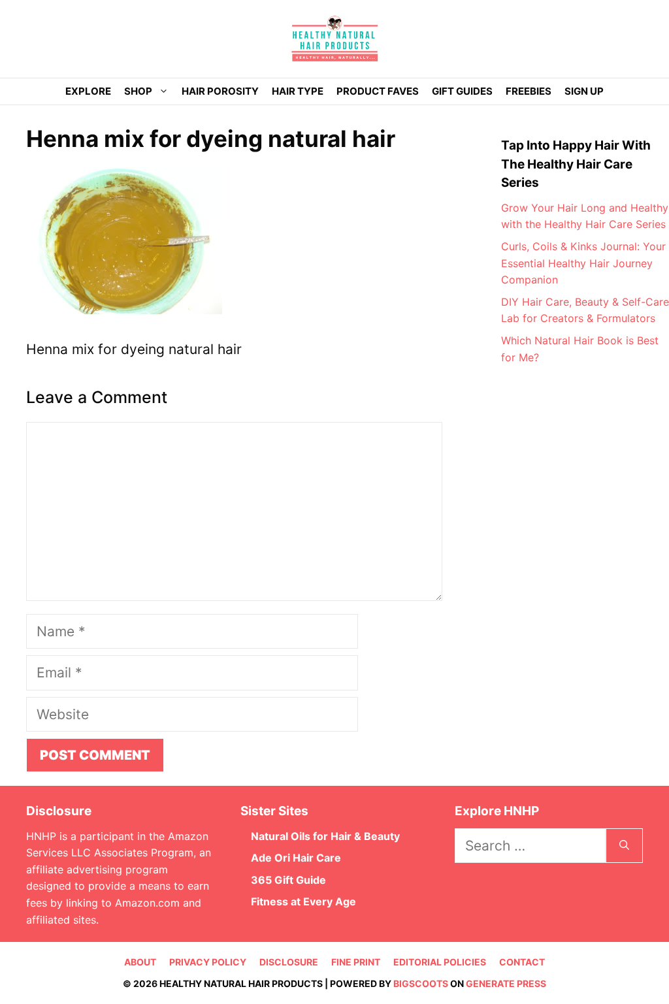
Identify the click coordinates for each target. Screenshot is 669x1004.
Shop (138, 91)
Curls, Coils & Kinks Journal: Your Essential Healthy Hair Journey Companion (583, 263)
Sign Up (584, 91)
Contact (522, 961)
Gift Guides (462, 91)
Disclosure (288, 961)
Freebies (528, 91)
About (140, 961)
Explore (88, 91)
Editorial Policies (439, 961)
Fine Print (355, 961)
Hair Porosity (220, 91)
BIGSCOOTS (420, 983)
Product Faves (377, 91)
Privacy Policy (207, 961)
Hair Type (297, 91)
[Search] (624, 846)
